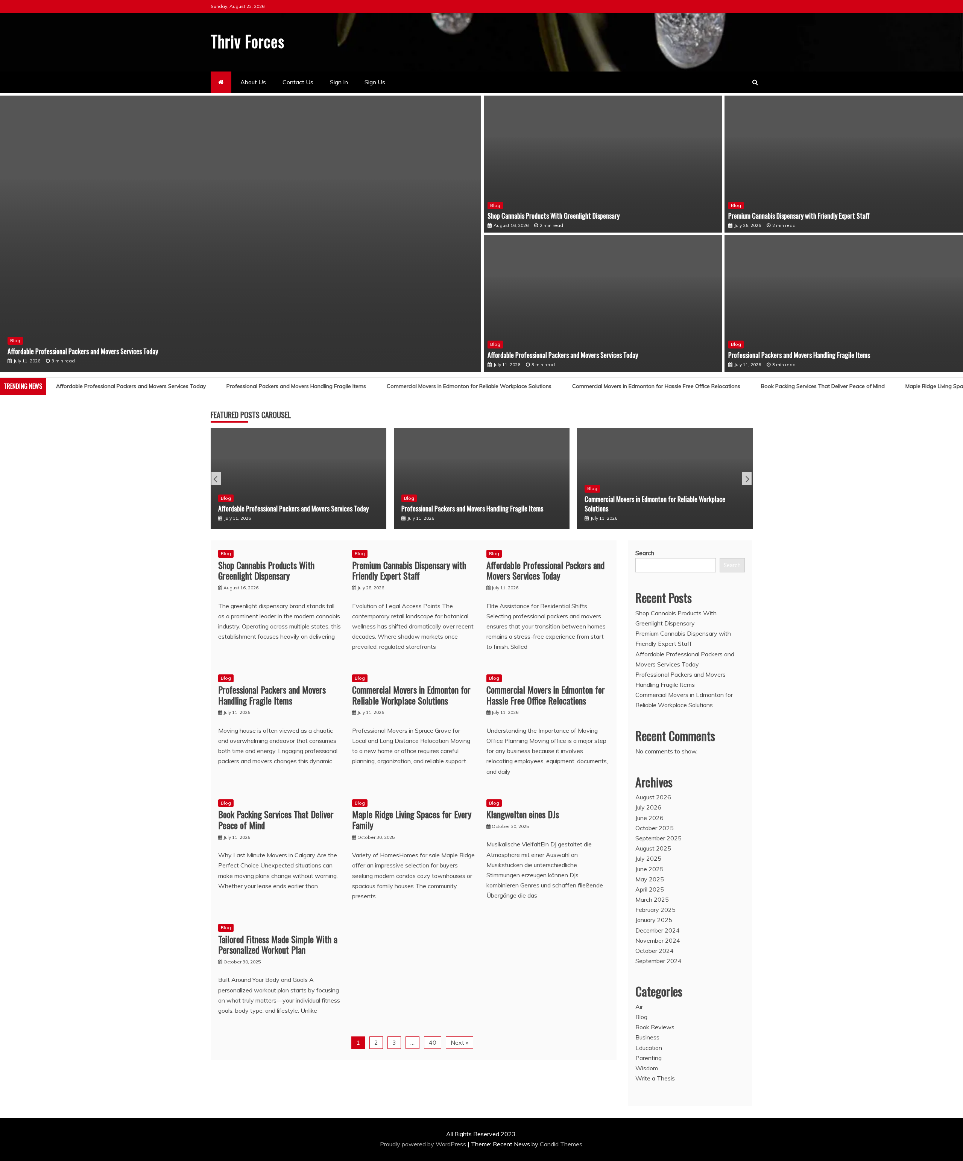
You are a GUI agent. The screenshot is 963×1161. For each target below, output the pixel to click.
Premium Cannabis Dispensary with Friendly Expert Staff (799, 216)
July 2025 (648, 858)
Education (648, 1047)
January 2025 (653, 920)
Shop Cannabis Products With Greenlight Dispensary (554, 216)
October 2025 (654, 828)
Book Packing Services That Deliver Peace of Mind (786, 386)
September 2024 (658, 961)
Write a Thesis (655, 1078)
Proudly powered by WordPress (424, 1144)
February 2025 (655, 909)
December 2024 (657, 930)
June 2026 (649, 818)
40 (432, 1042)
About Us (253, 82)
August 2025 (653, 848)
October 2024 (654, 950)
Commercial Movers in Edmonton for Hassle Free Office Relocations (619, 386)
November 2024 (657, 940)
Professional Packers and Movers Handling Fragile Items (799, 355)
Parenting (648, 1058)
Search (644, 553)
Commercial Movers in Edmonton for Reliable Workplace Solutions (432, 386)
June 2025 (649, 869)
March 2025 (652, 899)
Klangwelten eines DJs (522, 814)
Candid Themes (561, 1144)
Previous (216, 478)
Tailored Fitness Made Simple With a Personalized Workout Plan (277, 944)
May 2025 (649, 879)
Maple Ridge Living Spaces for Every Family (411, 819)
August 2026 (653, 797)
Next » (459, 1042)
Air (639, 1006)
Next (747, 478)
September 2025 (658, 838)
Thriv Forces (247, 41)
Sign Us (375, 82)
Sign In (339, 82)
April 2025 (649, 889)
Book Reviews (654, 1027)
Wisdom (646, 1068)
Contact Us (298, 82)
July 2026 (648, 807)
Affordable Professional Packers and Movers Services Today (83, 351)
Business (647, 1037)
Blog (15, 340)
